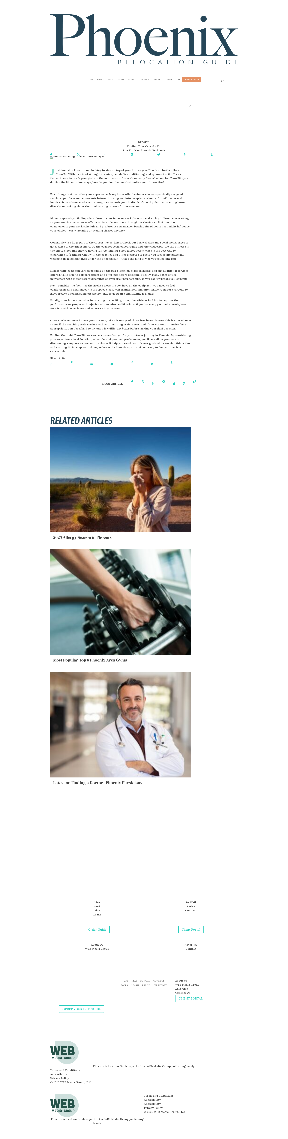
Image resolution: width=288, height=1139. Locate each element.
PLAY (134, 981)
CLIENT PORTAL (190, 998)
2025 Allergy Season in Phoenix (82, 537)
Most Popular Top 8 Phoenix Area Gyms (90, 660)
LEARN (135, 985)
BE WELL (145, 981)
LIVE (125, 981)
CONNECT (158, 981)
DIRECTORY (160, 985)
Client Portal (191, 929)
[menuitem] (91, 79)
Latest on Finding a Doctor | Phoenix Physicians (97, 783)
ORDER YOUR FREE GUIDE (81, 1009)
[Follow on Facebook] (141, 887)
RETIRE (146, 985)
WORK (124, 985)
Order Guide (97, 929)
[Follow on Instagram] (147, 887)
